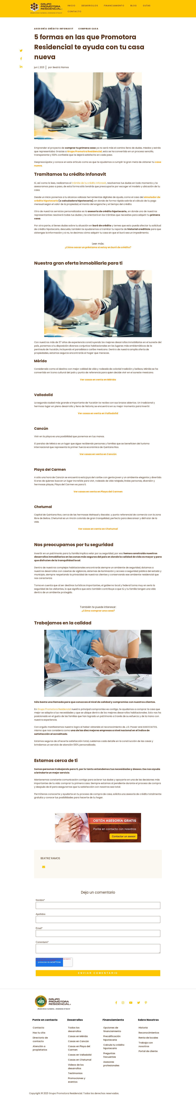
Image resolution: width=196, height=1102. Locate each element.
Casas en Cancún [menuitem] (78, 1041)
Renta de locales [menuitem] (148, 1037)
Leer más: (98, 243)
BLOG (133, 5)
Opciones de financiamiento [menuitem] (112, 1029)
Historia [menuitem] (143, 1027)
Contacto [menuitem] (38, 1027)
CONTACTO (74, 11)
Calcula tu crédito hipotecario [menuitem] (113, 1046)
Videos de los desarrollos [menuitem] (76, 1066)
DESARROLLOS (89, 5)
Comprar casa (88, 28)
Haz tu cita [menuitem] (39, 1032)
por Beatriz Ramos (58, 67)
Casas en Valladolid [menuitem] (79, 1054)
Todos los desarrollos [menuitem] (74, 1029)
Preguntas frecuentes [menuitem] (109, 1055)
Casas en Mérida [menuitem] (78, 1036)
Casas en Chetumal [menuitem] (79, 1059)
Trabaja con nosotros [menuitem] (146, 1044)
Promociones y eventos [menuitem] (76, 1080)
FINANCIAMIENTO (114, 5)
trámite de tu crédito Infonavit (89, 183)
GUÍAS (147, 5)
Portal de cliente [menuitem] (148, 1051)
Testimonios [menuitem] (75, 1073)
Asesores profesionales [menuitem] (111, 1063)
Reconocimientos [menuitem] (149, 1032)
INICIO (71, 5)
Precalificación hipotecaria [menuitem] (112, 1038)
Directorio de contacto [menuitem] (40, 1039)
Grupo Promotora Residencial (54, 709)
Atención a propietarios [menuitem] (40, 1048)
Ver (98, 413)
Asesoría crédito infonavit (53, 28)
